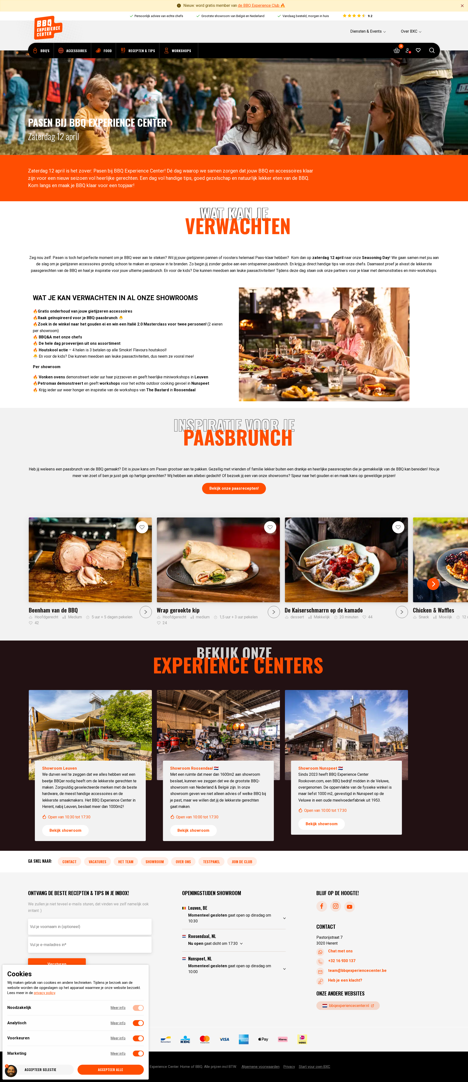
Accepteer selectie (40, 1069)
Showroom (155, 861)
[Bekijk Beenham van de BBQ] (90, 571)
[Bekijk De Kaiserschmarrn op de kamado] (346, 568)
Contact (69, 861)
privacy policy (44, 993)
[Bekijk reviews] (357, 16)
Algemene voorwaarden (261, 1066)
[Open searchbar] (432, 50)
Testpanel (211, 861)
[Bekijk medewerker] (90, 765)
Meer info (118, 1008)
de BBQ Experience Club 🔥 (261, 5)
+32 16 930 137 (341, 960)
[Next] (433, 584)
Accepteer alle (110, 1069)
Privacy (289, 1066)
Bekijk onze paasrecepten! (234, 488)
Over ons (183, 861)
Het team (125, 861)
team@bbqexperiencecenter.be (357, 970)
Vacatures (97, 861)
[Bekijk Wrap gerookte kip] (218, 571)
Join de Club (242, 861)
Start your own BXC (314, 1066)
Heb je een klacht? (345, 980)
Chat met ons (340, 951)
